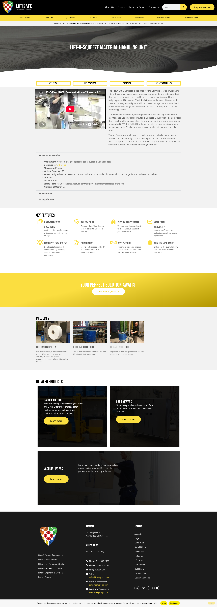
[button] (108, 155)
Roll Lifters (139, 17)
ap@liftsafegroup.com (98, 585)
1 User (55, 187)
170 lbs (55, 171)
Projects (121, 7)
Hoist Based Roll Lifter (83, 347)
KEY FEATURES (90, 83)
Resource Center (137, 7)
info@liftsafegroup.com (99, 577)
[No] (211, 603)
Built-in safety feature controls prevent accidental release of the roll (84, 183)
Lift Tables (93, 17)
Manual (53, 168)
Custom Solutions (190, 17)
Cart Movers (116, 17)
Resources (47, 193)
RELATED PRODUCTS (164, 83)
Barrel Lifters (24, 17)
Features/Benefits (51, 155)
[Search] (183, 7)
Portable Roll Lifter (119, 347)
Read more (174, 603)
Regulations (48, 199)
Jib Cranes (70, 17)
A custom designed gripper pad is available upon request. (77, 161)
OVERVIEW (53, 83)
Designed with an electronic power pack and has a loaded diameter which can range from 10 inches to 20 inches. (100, 174)
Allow (164, 603)
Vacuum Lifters (163, 17)
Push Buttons (50, 179)
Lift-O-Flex (61, 165)
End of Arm (48, 17)
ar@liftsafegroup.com (98, 592)
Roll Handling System (46, 347)
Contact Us (154, 7)
